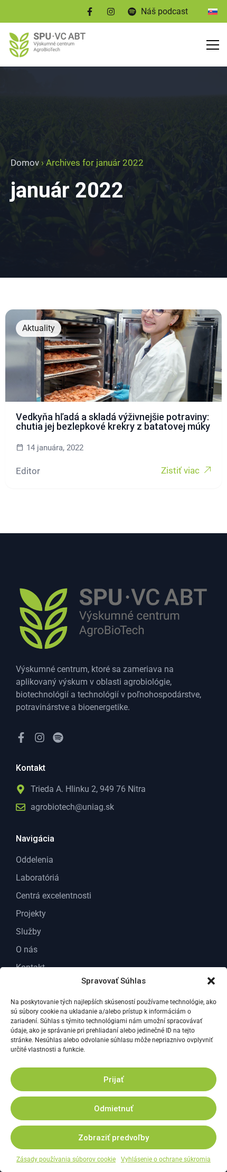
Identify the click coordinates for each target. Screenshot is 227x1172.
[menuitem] (213, 11)
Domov (25, 162)
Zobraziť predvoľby (113, 1137)
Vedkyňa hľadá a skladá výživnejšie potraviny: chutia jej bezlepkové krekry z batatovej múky (113, 421)
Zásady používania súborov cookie (66, 1159)
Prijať (113, 1079)
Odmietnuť (113, 1108)
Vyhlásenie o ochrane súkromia (166, 1159)
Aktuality (38, 328)
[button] (211, 981)
